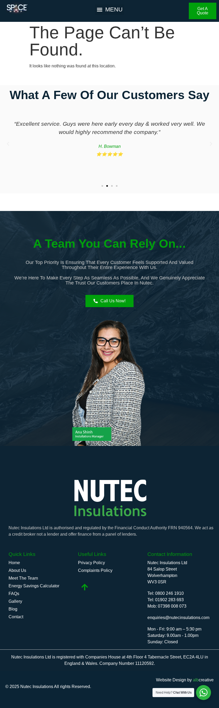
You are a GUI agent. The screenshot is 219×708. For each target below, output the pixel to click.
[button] (109, 9)
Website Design (171, 680)
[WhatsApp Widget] (203, 692)
